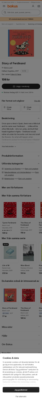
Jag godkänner (21, 390)
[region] (21, 377)
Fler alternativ (21, 396)
